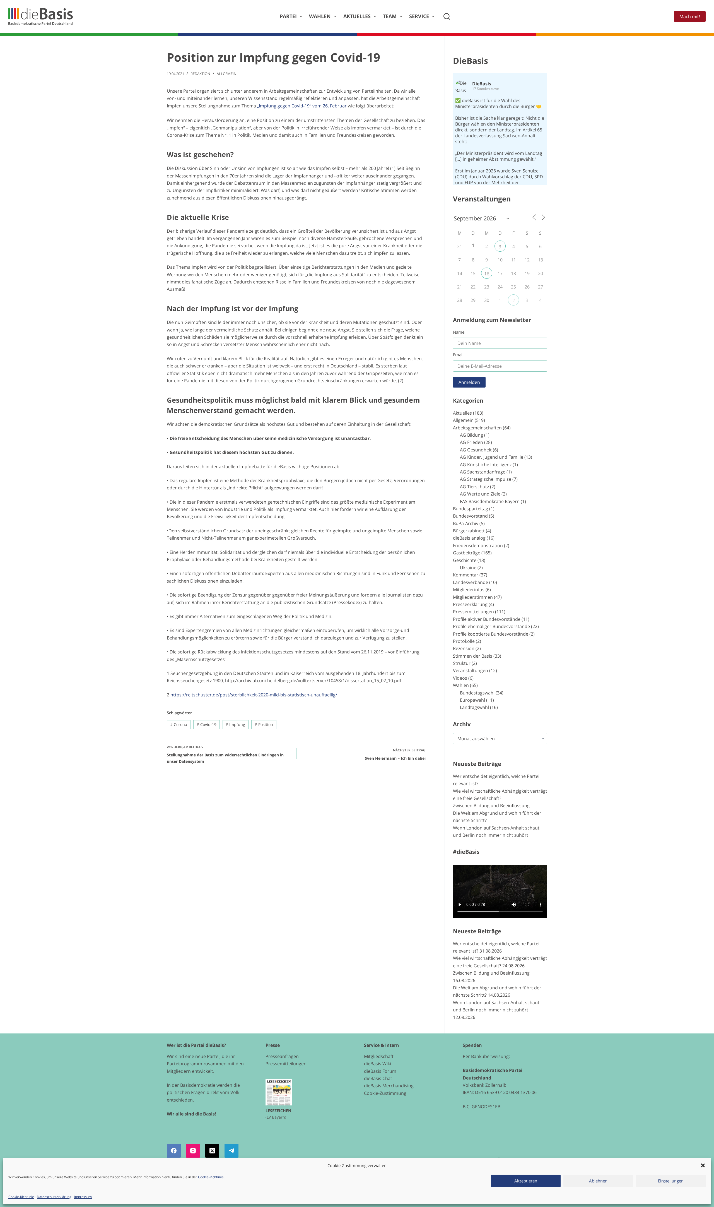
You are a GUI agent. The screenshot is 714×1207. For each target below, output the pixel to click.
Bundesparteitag (470, 509)
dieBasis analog (469, 538)
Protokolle (464, 641)
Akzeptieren (525, 1181)
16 (486, 274)
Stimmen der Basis (472, 656)
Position (264, 724)
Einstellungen (671, 1181)
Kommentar (465, 575)
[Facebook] (174, 1151)
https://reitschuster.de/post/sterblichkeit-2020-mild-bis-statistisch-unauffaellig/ (253, 695)
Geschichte (464, 560)
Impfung (235, 724)
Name (458, 332)
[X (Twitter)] (212, 1151)
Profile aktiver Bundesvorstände (486, 619)
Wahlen (320, 16)
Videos (460, 678)
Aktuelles (357, 16)
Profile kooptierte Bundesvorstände (490, 634)
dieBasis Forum (380, 1071)
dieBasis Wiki (377, 1064)
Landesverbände (470, 582)
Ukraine (468, 567)
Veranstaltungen (470, 670)
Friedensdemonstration (478, 545)
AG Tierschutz (474, 487)
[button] (703, 1165)
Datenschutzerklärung (54, 1196)
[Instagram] (193, 1151)
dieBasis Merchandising (389, 1086)
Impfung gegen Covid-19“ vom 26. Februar (303, 106)
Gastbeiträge (466, 553)
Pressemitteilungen (473, 612)
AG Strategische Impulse (485, 479)
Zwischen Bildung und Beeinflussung (491, 805)
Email (458, 354)
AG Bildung (471, 435)
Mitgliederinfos (468, 589)
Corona (178, 724)
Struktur (462, 663)
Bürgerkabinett (469, 531)
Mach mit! (689, 16)
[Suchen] (446, 16)
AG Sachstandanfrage (482, 472)
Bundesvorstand (470, 516)
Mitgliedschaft (379, 1056)
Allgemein (227, 73)
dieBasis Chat (378, 1078)
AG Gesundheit (476, 450)
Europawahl (472, 700)
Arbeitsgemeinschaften (477, 428)
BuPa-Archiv (465, 523)
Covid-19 (206, 724)
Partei (288, 16)
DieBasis (470, 60)
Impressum (83, 1196)
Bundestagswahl (477, 693)
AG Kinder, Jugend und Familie (491, 457)
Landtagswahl (474, 707)
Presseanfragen (282, 1056)
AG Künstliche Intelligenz (486, 464)
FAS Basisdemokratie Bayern (490, 501)
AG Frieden (471, 442)
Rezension (463, 648)
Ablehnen (598, 1181)
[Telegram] (231, 1151)
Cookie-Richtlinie (211, 1177)
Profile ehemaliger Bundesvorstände (491, 626)
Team (390, 16)
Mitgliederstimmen (473, 597)
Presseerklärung (470, 604)
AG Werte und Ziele (480, 494)
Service (419, 16)
